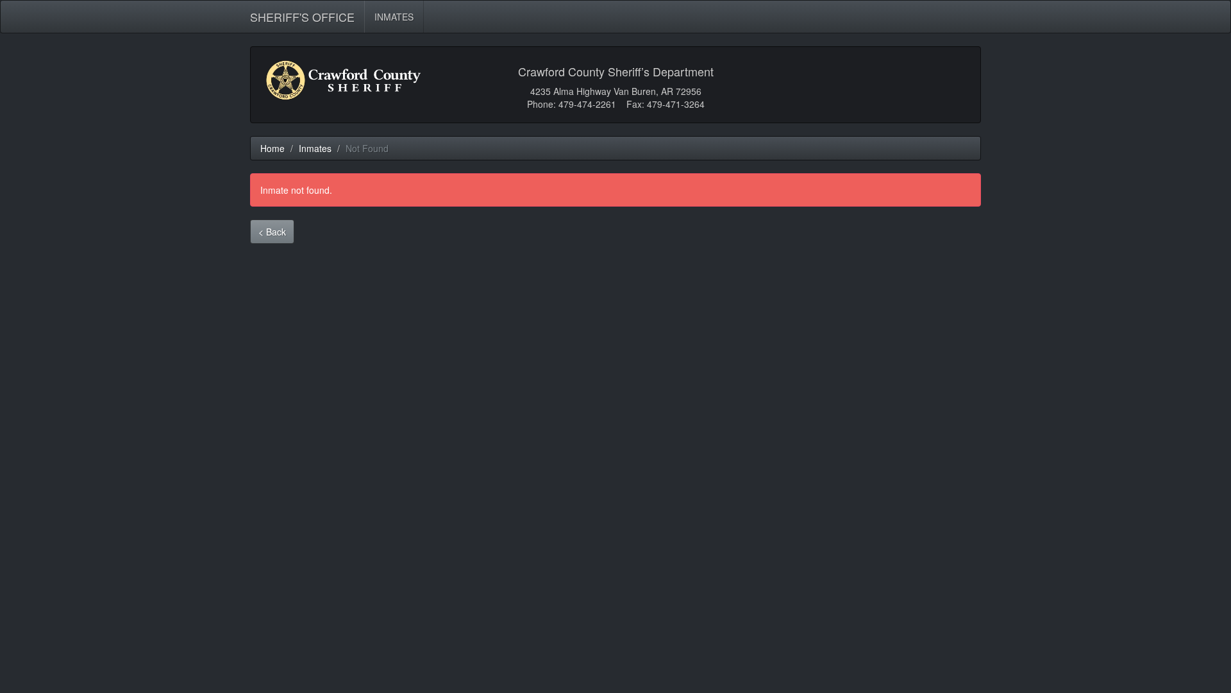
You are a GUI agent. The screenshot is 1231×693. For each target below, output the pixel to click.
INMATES (394, 16)
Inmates (315, 148)
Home (272, 148)
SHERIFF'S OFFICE (302, 14)
